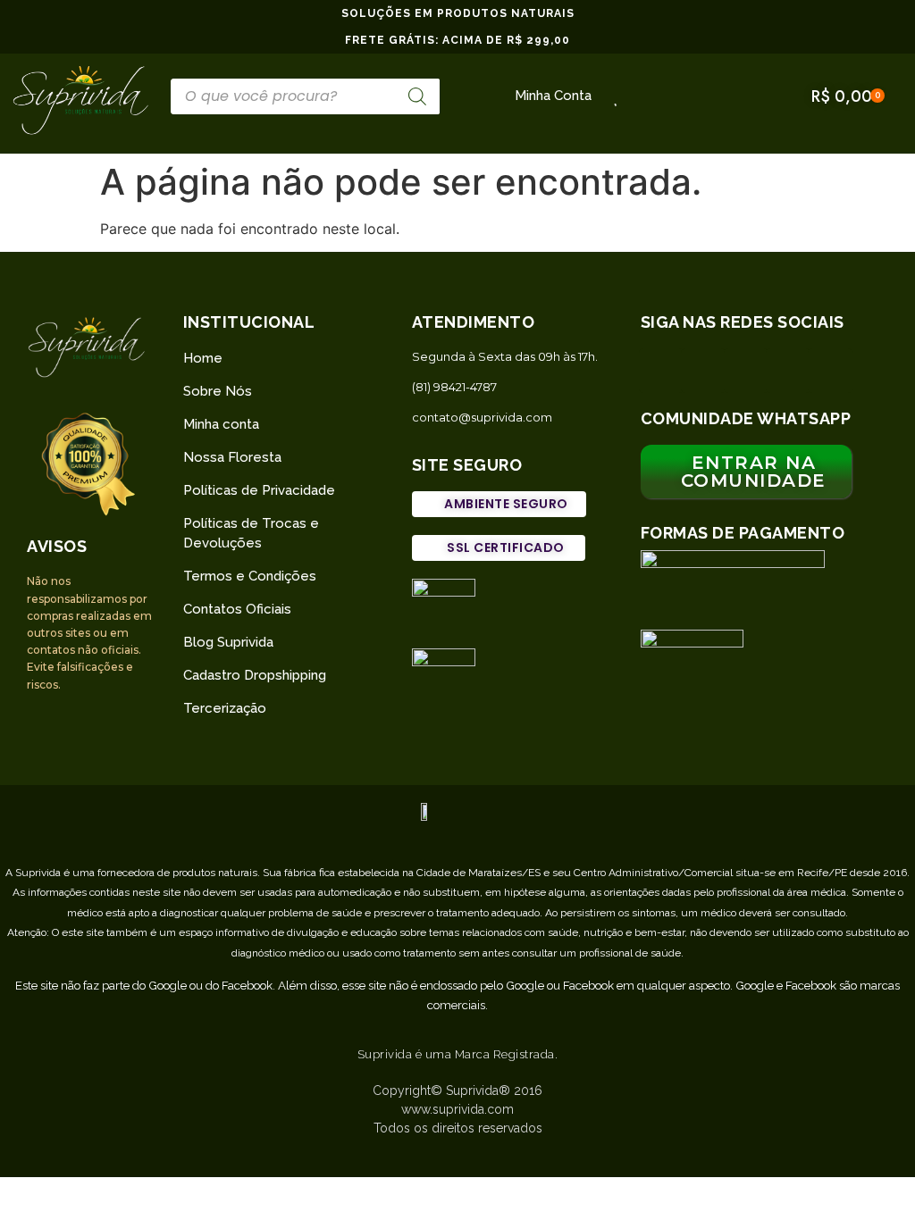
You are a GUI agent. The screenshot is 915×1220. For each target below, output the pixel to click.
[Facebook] (746, 370)
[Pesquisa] (417, 96)
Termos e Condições (249, 576)
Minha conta (221, 424)
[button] (499, 504)
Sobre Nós (217, 391)
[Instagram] (703, 370)
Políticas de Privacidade (259, 490)
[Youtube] (830, 370)
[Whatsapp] (661, 370)
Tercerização (224, 708)
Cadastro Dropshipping (254, 675)
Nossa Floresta (232, 457)
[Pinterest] (788, 370)
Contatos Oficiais (237, 609)
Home (202, 358)
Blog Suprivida (228, 642)
